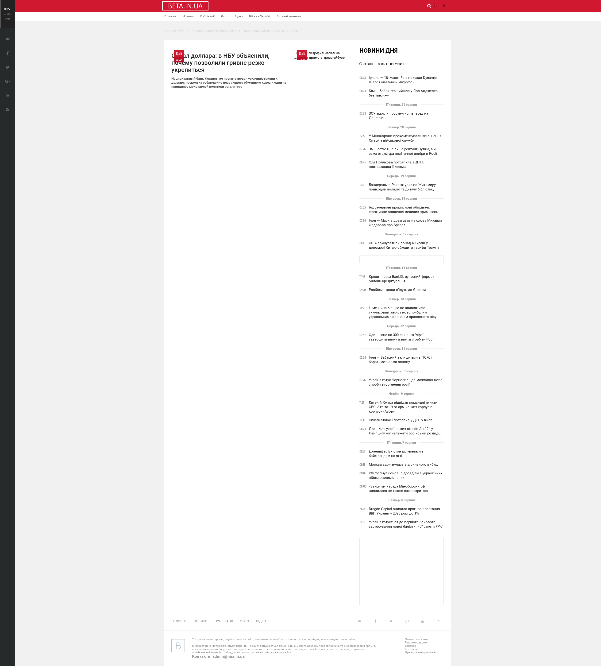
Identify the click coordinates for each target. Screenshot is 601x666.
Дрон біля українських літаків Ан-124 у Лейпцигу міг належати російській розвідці (405, 431)
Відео (239, 16)
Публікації (207, 16)
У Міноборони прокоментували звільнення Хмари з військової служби (405, 138)
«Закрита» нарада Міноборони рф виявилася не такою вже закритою (398, 488)
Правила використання (421, 652)
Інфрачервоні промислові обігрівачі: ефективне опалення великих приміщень (403, 209)
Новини (188, 16)
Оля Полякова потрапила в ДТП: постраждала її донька (396, 164)
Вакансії (410, 645)
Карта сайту (282, 652)
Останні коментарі (290, 16)
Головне (170, 16)
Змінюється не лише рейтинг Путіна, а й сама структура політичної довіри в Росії (403, 151)
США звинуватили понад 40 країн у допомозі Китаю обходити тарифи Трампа (404, 245)
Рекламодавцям (416, 642)
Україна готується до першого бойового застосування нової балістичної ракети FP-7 (406, 524)
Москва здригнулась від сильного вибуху (403, 464)
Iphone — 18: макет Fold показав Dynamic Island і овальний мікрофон (403, 80)
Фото (224, 16)
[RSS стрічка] (435, 6)
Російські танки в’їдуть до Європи (397, 290)
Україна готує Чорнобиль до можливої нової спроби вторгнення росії (406, 382)
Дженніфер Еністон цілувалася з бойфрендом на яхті (396, 453)
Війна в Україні (259, 16)
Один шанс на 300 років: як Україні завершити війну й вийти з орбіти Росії (401, 337)
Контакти (411, 649)
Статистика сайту (417, 639)
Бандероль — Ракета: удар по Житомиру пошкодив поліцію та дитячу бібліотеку (402, 187)
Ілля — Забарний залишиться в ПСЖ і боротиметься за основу (400, 359)
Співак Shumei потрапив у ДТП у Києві (401, 420)
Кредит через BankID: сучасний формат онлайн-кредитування (401, 279)
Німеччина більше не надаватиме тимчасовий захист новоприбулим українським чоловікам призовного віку (402, 312)
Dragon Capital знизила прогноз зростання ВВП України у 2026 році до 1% (404, 511)
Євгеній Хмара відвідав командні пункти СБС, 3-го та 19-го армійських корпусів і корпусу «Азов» (403, 407)
